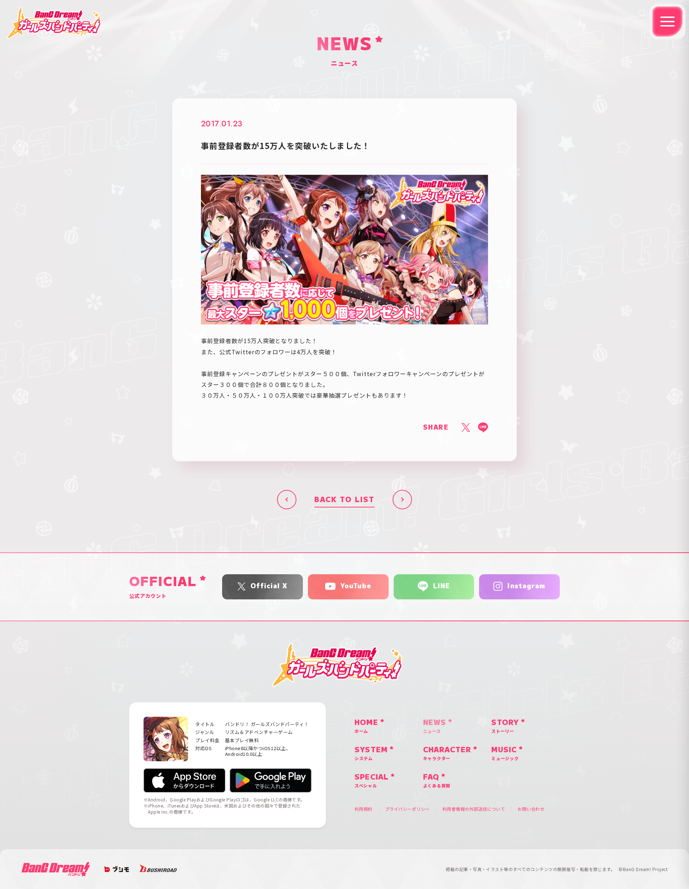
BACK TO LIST (344, 500)
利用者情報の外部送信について (473, 809)
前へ (286, 499)
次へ (402, 499)
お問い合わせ (530, 809)
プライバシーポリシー (407, 809)
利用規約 (363, 809)
